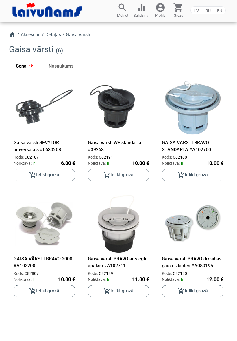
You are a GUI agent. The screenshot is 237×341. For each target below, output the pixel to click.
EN (219, 10)
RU (208, 10)
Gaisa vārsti (78, 34)
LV (196, 10)
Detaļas (53, 34)
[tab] (25, 66)
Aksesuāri (31, 34)
